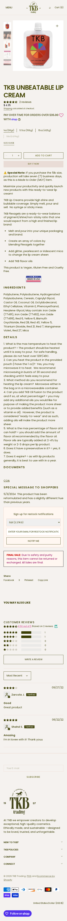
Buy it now (33, 164)
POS (29, 876)
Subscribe (33, 777)
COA (7, 480)
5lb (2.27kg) (12, 136)
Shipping (8, 108)
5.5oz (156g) (26, 130)
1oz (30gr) (9, 130)
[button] (5, 7)
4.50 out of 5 (24, 626)
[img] (11, 688)
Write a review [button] (34, 659)
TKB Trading (19, 876)
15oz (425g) (44, 130)
